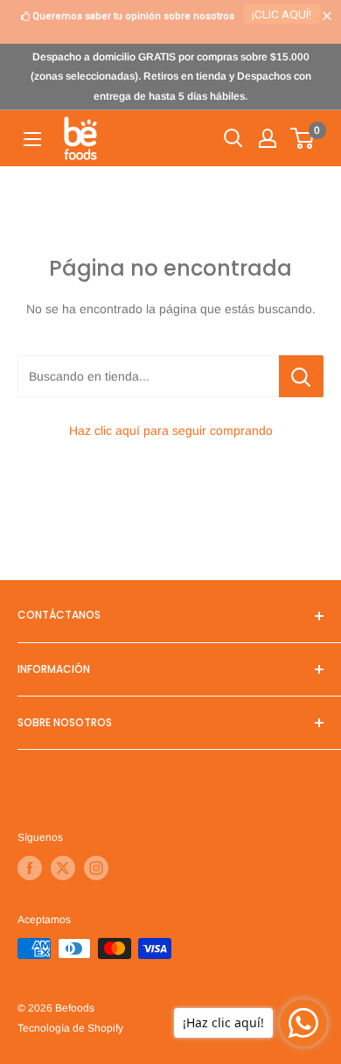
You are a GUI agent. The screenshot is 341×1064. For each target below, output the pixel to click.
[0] (303, 138)
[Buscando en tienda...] (301, 376)
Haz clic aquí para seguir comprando (171, 431)
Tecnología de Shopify (70, 1028)
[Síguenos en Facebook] (29, 868)
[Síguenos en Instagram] (96, 868)
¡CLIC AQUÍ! (281, 14)
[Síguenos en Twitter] (63, 868)
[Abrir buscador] (233, 138)
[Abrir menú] (32, 139)
